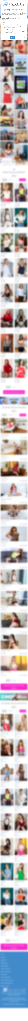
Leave (25, 37)
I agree (12, 37)
